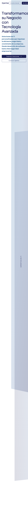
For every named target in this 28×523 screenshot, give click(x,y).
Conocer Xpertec (14, 60)
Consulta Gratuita (14, 3)
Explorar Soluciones (12, 56)
